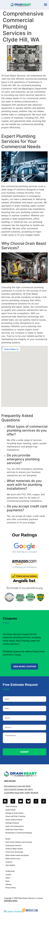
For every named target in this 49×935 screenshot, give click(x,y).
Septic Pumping (11, 806)
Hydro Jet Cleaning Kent (14, 826)
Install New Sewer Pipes (14, 830)
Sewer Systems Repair (13, 820)
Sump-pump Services (13, 845)
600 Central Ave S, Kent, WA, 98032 (17, 786)
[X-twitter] (12, 801)
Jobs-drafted (10, 865)
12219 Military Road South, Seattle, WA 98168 (21, 793)
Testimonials (10, 871)
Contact (8, 875)
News (7, 881)
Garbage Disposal (12, 823)
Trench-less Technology (14, 852)
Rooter (7, 839)
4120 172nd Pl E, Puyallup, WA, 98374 (18, 789)
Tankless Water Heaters (14, 849)
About (7, 878)
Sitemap (8, 884)
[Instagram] (36, 801)
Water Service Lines (12, 859)
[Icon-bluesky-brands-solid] (28, 801)
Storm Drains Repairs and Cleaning (18, 842)
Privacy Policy (10, 888)
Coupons (8, 862)
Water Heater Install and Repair (17, 855)
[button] (45, 4)
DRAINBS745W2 (10, 901)
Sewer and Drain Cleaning (15, 816)
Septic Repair (10, 810)
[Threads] (43, 801)
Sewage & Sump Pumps (14, 813)
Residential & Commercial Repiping (18, 833)
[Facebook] (5, 801)
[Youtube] (20, 801)
